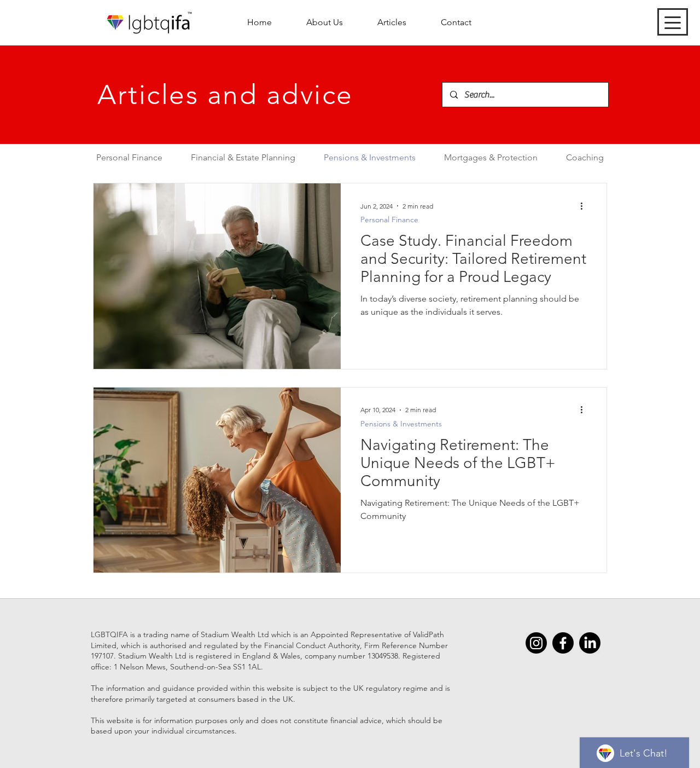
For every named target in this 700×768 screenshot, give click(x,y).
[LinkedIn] (589, 643)
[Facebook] (563, 643)
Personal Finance (389, 219)
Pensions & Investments (401, 424)
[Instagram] (536, 643)
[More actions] (585, 205)
